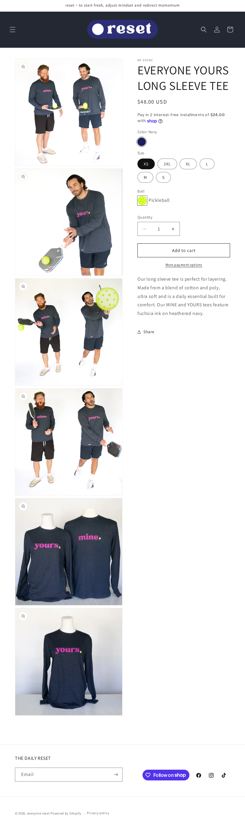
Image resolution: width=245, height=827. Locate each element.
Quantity (144, 217)
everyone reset (38, 813)
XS (146, 164)
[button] (12, 29)
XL (188, 164)
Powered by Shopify (65, 813)
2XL (167, 164)
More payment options (184, 264)
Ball (140, 191)
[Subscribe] (115, 775)
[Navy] (141, 142)
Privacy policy (98, 813)
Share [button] (148, 331)
